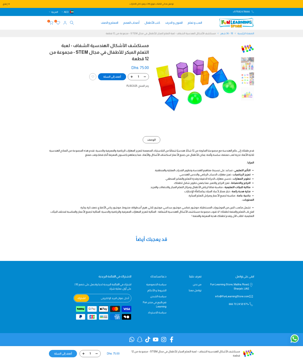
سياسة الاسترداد (157, 312)
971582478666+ (241, 11)
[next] (161, 84)
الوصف (151, 139)
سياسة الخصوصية (156, 284)
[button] (92, 76)
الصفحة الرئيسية (245, 33)
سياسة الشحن (158, 296)
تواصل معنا (195, 290)
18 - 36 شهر (226, 33)
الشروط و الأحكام (156, 290)
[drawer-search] (72, 23)
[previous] (232, 84)
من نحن (197, 284)
